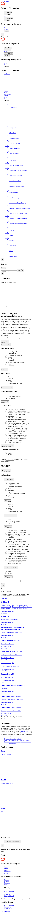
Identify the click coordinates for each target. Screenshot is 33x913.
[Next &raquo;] (4, 719)
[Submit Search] (20, 270)
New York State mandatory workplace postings (17, 740)
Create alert (4, 598)
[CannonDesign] (3, 4)
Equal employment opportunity (12, 739)
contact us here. (24, 731)
